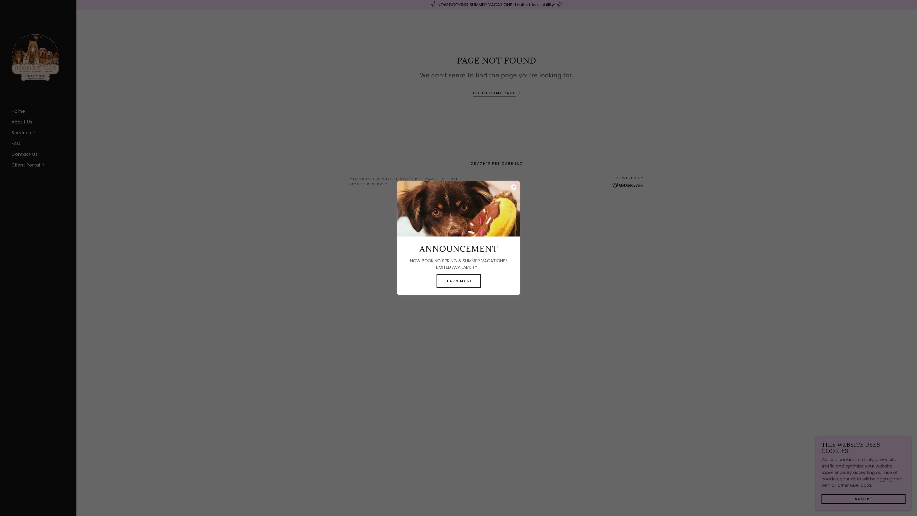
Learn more (459, 281)
